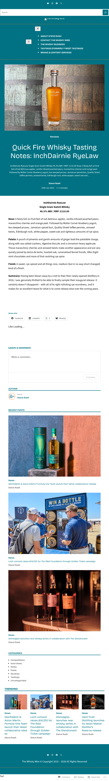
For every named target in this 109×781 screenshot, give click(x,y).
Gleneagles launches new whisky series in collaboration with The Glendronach (48, 638)
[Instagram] (52, 3)
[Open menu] (29, 41)
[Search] (105, 12)
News (11, 480)
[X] (61, 3)
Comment (90, 377)
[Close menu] (38, 28)
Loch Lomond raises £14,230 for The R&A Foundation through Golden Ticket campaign (52, 561)
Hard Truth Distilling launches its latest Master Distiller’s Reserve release (93, 723)
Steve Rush (54, 183)
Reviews (54, 136)
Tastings (15, 677)
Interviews (16, 663)
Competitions (18, 660)
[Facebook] (57, 3)
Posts (13, 670)
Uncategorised (18, 680)
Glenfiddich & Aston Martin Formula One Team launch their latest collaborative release (52, 484)
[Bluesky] (48, 3)
